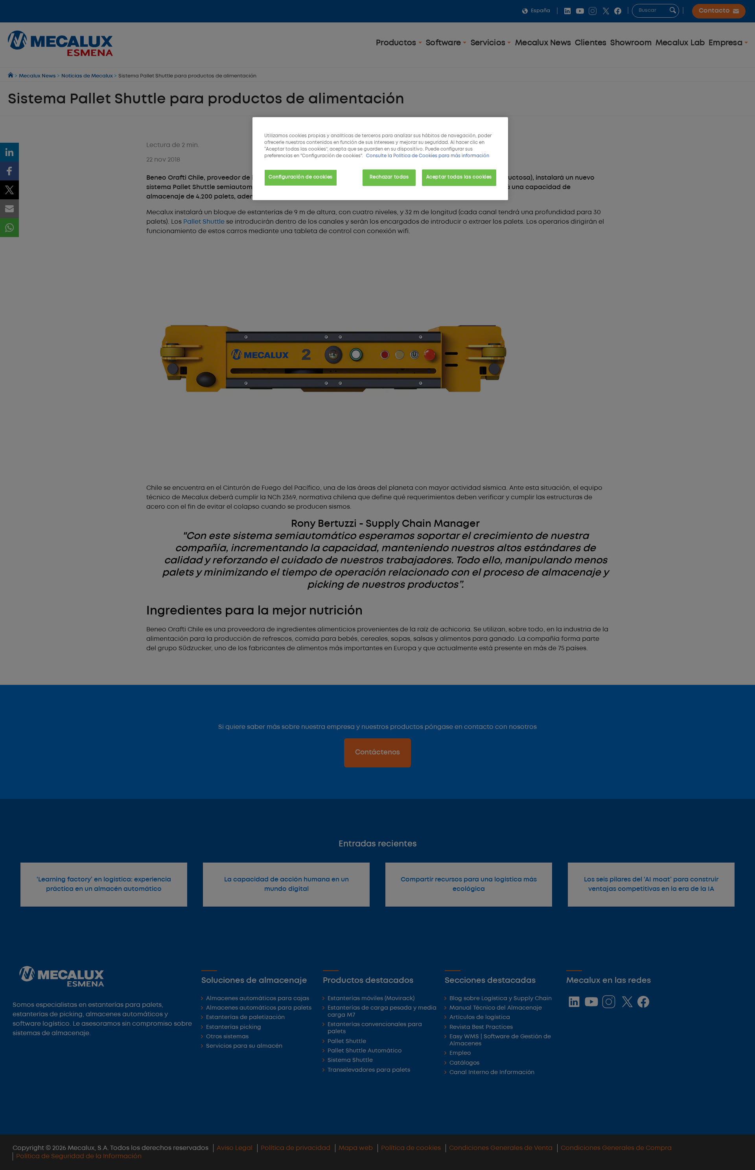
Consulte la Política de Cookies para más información (427, 156)
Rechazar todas (389, 177)
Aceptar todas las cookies (459, 177)
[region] (380, 158)
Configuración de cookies (301, 177)
